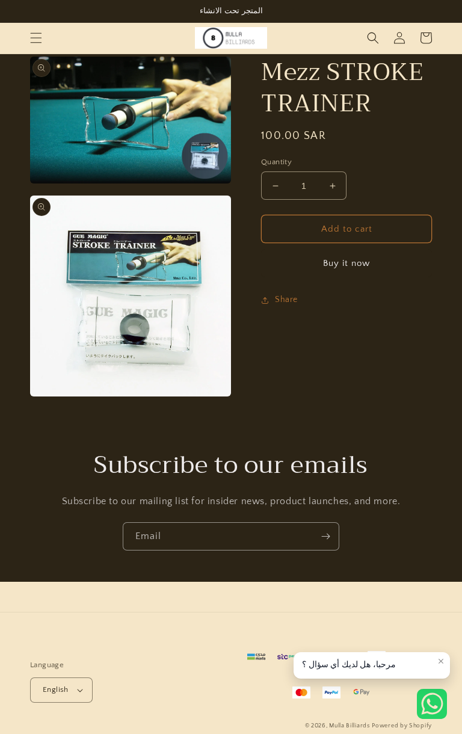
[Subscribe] (325, 536)
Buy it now (346, 263)
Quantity (276, 162)
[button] (36, 38)
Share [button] (286, 299)
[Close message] (441, 661)
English (56, 689)
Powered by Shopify (402, 726)
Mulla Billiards (349, 726)
